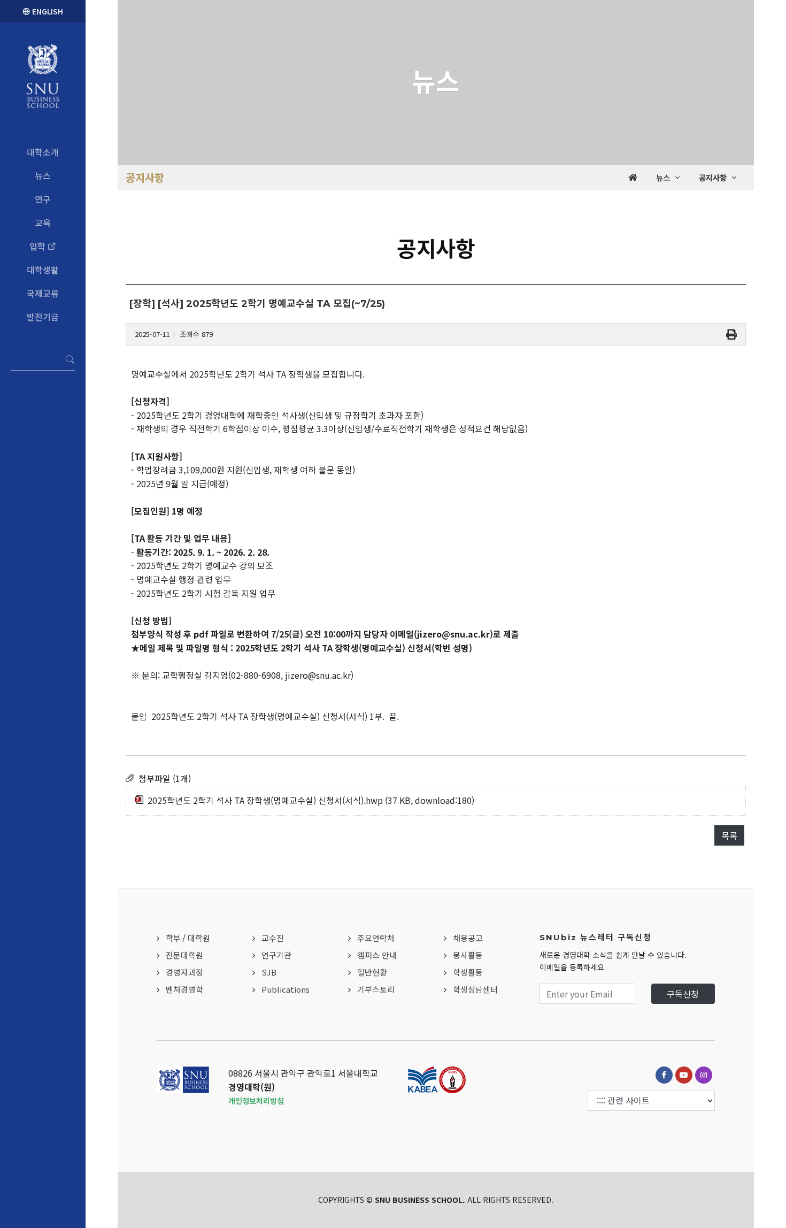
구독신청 (683, 993)
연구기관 (276, 955)
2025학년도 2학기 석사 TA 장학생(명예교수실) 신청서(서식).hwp (265, 800)
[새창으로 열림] (664, 1075)
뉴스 (43, 175)
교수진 (272, 937)
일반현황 (372, 972)
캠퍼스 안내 (377, 955)
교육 (43, 222)
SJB (268, 972)
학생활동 (468, 972)
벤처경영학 (184, 989)
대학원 (199, 937)
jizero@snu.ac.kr (453, 633)
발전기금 (43, 316)
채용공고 (468, 937)
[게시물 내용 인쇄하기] (731, 334)
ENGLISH (46, 11)
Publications (285, 989)
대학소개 (43, 151)
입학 (38, 246)
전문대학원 (184, 955)
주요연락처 (376, 937)
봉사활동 (468, 955)
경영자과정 (184, 972)
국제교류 (43, 293)
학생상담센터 (475, 989)
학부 (173, 937)
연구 (43, 199)
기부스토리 (376, 989)
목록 (729, 835)
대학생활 (43, 269)
